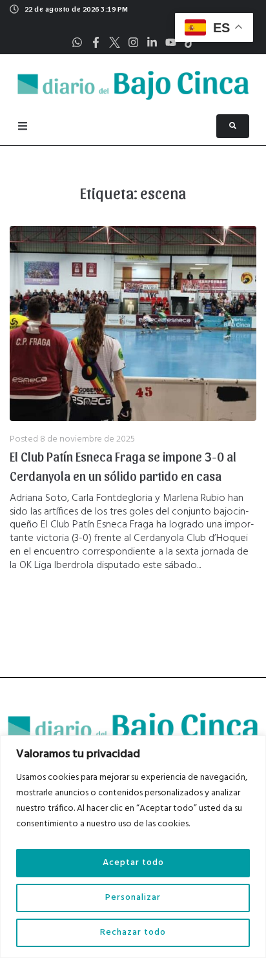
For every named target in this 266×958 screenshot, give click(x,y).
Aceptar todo (133, 862)
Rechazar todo (133, 932)
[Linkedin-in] (152, 42)
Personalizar (133, 897)
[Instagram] (133, 42)
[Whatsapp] (77, 42)
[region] (133, 846)
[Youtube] (170, 42)
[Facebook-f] (95, 42)
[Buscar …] (232, 126)
